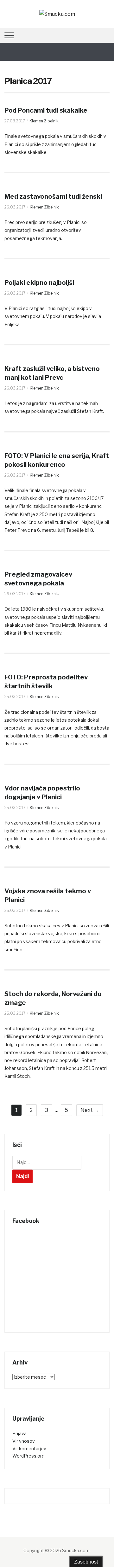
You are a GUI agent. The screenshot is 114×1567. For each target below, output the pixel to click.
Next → (89, 1110)
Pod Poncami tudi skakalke (45, 110)
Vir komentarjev (29, 1448)
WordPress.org (28, 1455)
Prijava (19, 1433)
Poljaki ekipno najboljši (39, 282)
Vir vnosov (23, 1441)
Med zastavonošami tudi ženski (53, 196)
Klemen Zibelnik (44, 121)
